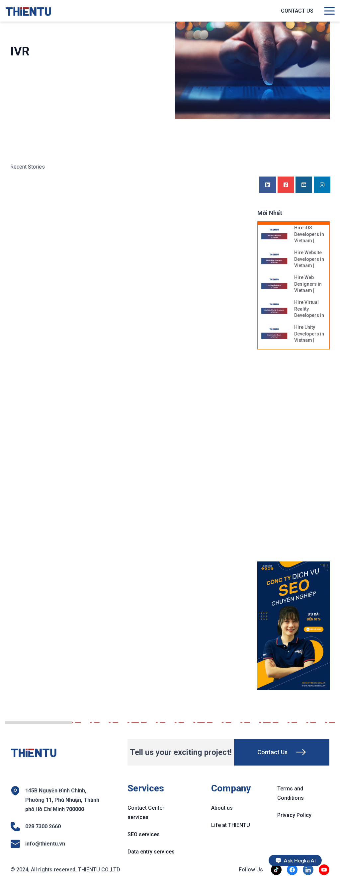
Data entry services (151, 851)
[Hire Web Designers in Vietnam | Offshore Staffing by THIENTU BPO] (274, 284)
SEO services (144, 834)
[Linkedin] (267, 185)
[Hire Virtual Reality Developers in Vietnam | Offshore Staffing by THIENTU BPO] (274, 309)
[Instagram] (322, 185)
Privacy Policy (294, 815)
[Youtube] (304, 185)
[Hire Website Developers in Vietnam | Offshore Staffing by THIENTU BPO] (274, 259)
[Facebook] (286, 185)
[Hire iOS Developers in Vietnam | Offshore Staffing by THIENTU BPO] (274, 235)
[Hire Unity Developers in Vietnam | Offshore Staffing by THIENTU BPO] (274, 334)
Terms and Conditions (290, 793)
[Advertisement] (298, 458)
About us (222, 808)
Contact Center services (146, 812)
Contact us (297, 11)
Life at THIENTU (230, 825)
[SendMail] (293, 625)
